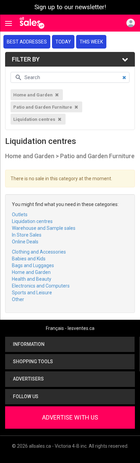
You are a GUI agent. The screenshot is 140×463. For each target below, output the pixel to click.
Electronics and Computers (41, 286)
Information (28, 344)
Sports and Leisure (32, 292)
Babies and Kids (29, 258)
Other (18, 299)
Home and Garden (31, 272)
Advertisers (28, 379)
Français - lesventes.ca (70, 328)
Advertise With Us (70, 417)
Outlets (20, 214)
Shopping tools (32, 361)
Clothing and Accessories (39, 252)
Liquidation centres (32, 221)
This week (91, 41)
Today (63, 41)
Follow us (25, 396)
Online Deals (25, 241)
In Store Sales (26, 235)
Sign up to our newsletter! (70, 7)
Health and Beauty (31, 279)
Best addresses (27, 41)
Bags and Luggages (33, 265)
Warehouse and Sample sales (43, 228)
